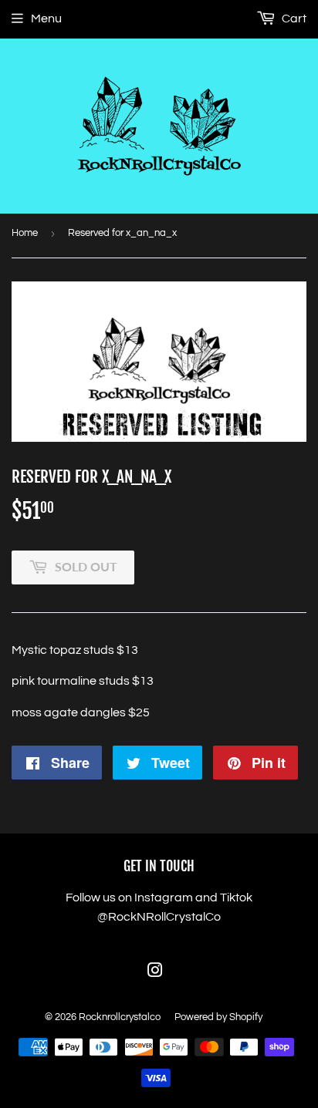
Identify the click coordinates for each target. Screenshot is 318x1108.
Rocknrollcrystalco (120, 1017)
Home (25, 232)
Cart (292, 18)
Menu (46, 18)
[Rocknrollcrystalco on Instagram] (155, 972)
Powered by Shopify (218, 1017)
